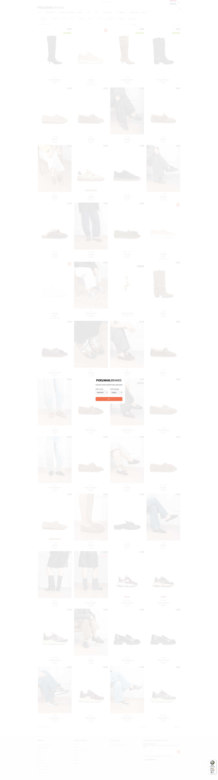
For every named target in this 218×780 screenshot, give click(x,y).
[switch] (212, 772)
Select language (114, 389)
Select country (99, 389)
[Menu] (215, 761)
